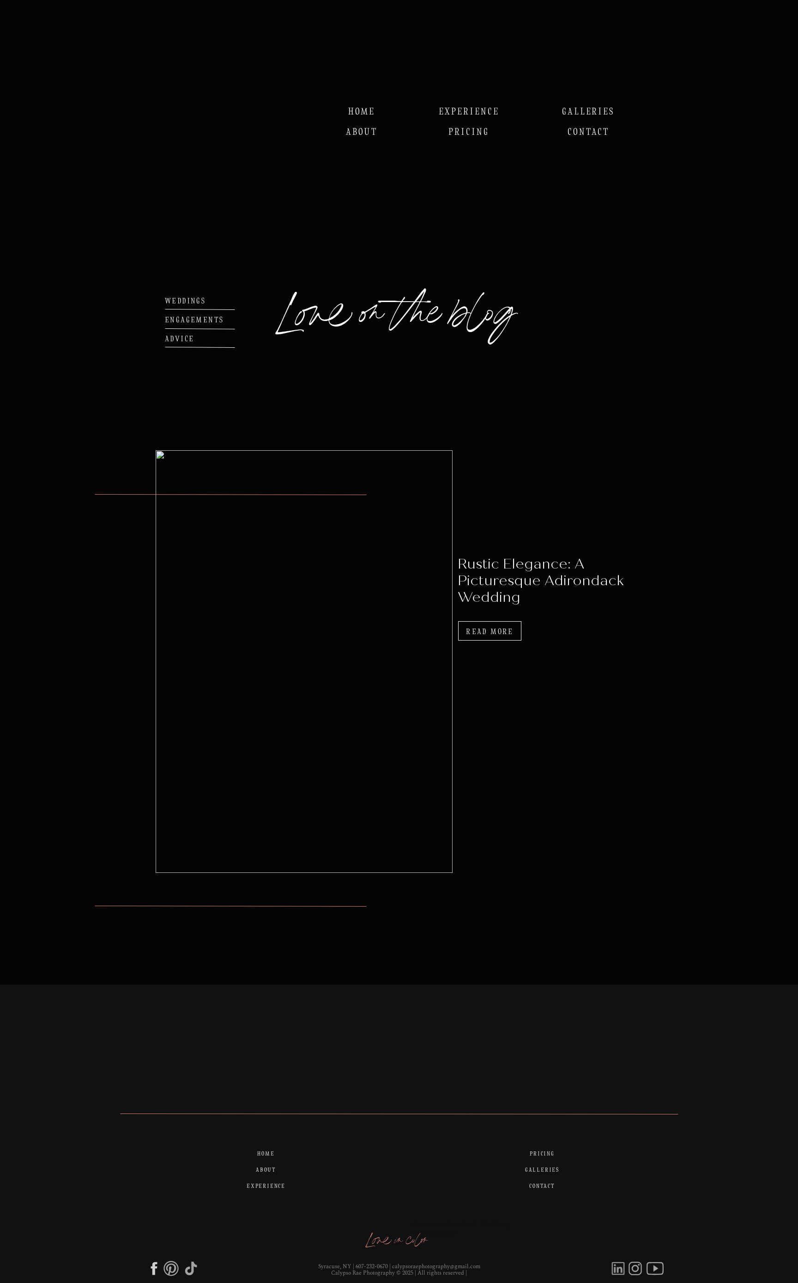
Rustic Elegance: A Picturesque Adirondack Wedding (540, 580)
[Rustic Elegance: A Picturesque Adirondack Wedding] (304, 661)
